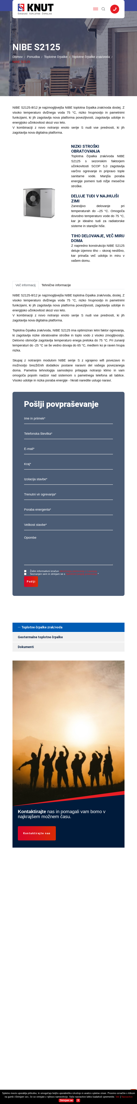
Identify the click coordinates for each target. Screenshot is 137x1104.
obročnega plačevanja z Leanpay (78, 571)
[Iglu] (39, 1043)
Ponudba (33, 57)
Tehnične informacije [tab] (56, 285)
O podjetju (78, 989)
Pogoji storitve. (107, 1073)
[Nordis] (39, 1029)
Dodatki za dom (81, 982)
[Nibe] (39, 1019)
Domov (17, 57)
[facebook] (16, 976)
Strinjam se (66, 1100)
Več (118, 1096)
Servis (75, 996)
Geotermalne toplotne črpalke (40, 637)
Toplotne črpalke (55, 57)
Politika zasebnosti (84, 1073)
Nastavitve (127, 1096)
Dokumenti (26, 647)
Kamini (75, 975)
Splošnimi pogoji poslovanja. (82, 573)
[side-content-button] (114, 9)
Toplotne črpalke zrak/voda (91, 57)
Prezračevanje (80, 969)
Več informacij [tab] (25, 285)
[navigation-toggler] (95, 9)
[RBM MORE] (39, 1058)
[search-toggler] (103, 9)
